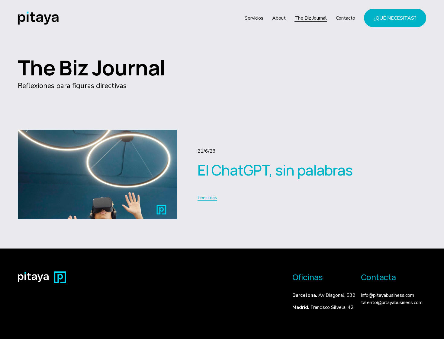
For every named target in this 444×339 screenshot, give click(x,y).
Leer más (207, 197)
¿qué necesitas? (395, 18)
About (279, 18)
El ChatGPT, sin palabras (275, 170)
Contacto (345, 18)
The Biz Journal (310, 18)
